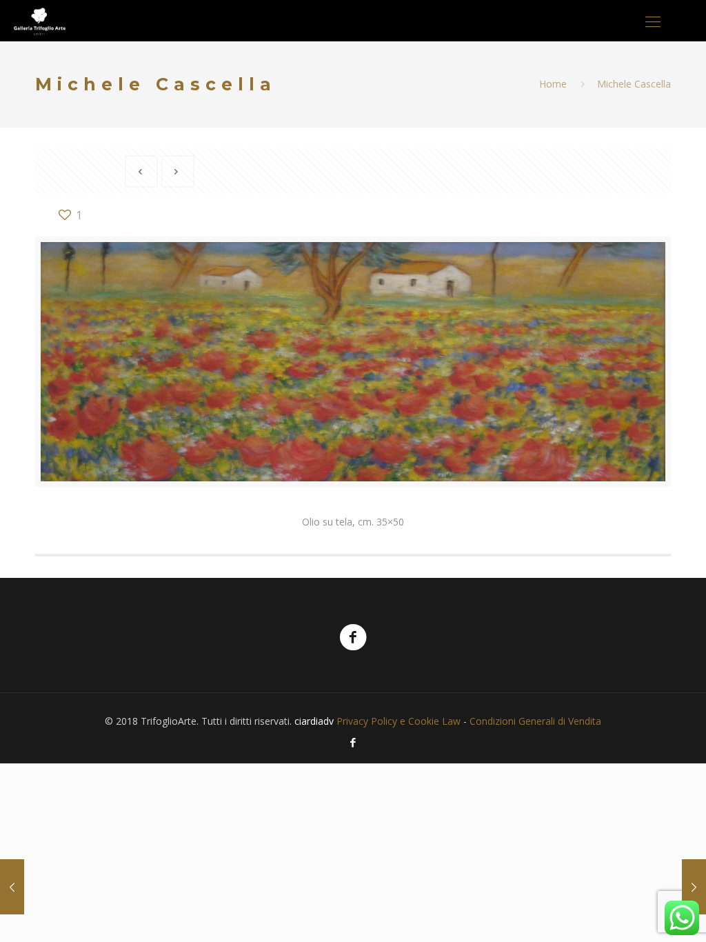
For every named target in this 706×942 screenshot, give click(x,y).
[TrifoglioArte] (39, 20)
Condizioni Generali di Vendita (535, 721)
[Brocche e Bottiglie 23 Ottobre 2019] (694, 886)
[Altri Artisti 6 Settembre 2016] (12, 886)
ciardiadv (314, 721)
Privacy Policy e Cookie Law (398, 721)
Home (553, 83)
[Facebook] (352, 742)
